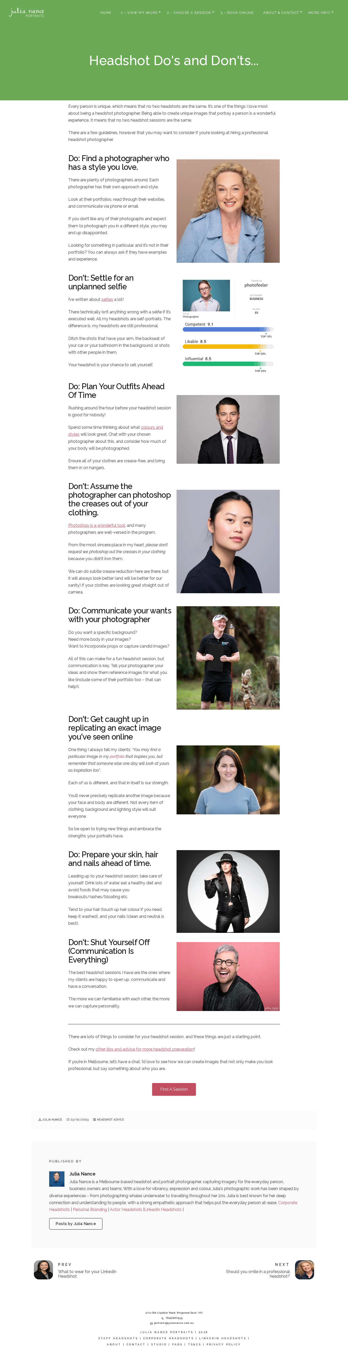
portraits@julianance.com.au (174, 1323)
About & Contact (281, 13)
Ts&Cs (194, 1344)
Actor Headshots (126, 1209)
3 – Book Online (237, 13)
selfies (107, 299)
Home (106, 13)
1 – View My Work (139, 13)
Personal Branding (90, 1209)
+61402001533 (174, 1317)
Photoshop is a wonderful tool (96, 525)
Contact (136, 1344)
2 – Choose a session (189, 13)
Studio (159, 1344)
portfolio (117, 756)
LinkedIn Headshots (163, 1209)
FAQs (177, 1344)
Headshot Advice (110, 1119)
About (114, 1344)
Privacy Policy (224, 1344)
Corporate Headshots (168, 1338)
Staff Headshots (118, 1338)
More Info (319, 13)
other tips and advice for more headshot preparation (145, 1049)
